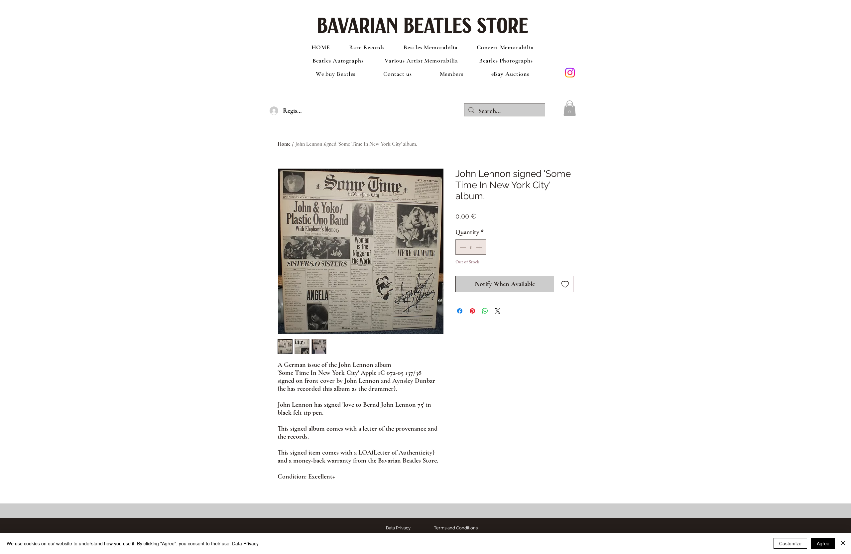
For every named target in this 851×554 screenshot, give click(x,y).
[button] (569, 108)
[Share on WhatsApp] (485, 311)
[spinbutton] (471, 247)
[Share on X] (498, 311)
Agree (823, 543)
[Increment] (479, 247)
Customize (790, 543)
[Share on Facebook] (460, 311)
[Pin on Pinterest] (472, 311)
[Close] (843, 543)
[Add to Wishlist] (565, 284)
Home (284, 144)
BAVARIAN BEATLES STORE (422, 23)
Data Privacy (245, 543)
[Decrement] (462, 247)
